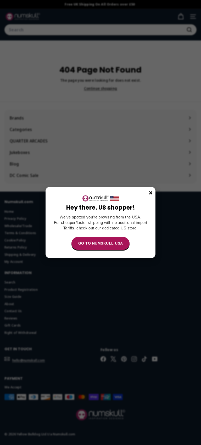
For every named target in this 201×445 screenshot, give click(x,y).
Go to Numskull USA (100, 243)
